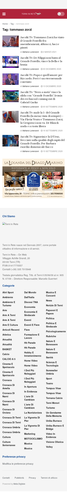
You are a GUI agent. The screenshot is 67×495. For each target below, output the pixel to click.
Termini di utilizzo (49, 477)
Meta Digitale (19, 483)
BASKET (7, 349)
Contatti (6, 477)
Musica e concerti (51, 294)
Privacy (32, 477)
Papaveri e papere (52, 312)
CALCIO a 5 (8, 359)
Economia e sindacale (30, 313)
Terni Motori (52, 402)
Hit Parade (30, 342)
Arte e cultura (10, 324)
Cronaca (7, 380)
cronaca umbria (11, 432)
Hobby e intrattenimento (32, 354)
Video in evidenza (51, 435)
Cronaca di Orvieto (8, 411)
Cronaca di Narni (8, 403)
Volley (49, 446)
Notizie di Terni (54, 305)
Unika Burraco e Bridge (55, 427)
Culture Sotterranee (8, 443)
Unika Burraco (54, 420)
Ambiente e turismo (8, 303)
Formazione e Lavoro (31, 336)
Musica (28, 443)
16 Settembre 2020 (52, 130)
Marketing (29, 433)
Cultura (6, 437)
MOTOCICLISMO (33, 438)
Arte (4, 310)
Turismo (50, 407)
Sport (49, 378)
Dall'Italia (29, 297)
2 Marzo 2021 (49, 51)
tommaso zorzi (22, 23)
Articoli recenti (11, 329)
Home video (31, 360)
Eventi (27, 320)
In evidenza (30, 391)
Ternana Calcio (54, 398)
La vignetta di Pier (32, 419)
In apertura (30, 386)
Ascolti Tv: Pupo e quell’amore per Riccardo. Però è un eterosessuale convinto (41, 78)
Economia (29, 307)
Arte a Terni (8, 315)
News (49, 300)
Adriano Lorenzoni (30, 51)
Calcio (5, 354)
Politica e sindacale (51, 325)
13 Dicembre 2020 (51, 86)
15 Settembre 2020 (52, 151)
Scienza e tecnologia (52, 364)
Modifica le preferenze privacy (17, 463)
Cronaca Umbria (11, 427)
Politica (50, 318)
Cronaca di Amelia (8, 386)
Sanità (49, 357)
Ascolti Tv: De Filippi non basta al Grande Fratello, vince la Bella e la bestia (41, 61)
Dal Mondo (30, 292)
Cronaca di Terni (11, 417)
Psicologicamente (56, 331)
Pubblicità (19, 477)
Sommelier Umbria (52, 372)
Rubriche (51, 336)
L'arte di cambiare (29, 398)
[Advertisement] (33, 4)
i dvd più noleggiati (30, 372)
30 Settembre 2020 (52, 106)
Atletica (6, 334)
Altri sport (8, 292)
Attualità (7, 339)
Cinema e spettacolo (8, 365)
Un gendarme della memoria (54, 414)
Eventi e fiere (32, 324)
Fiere (27, 329)
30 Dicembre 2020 (51, 68)
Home (5, 23)
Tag (12, 23)
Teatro (49, 383)
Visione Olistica (54, 441)
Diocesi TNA (31, 302)
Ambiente (7, 297)
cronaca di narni (8, 394)
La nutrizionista (33, 412)
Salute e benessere (52, 342)
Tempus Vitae (53, 388)
